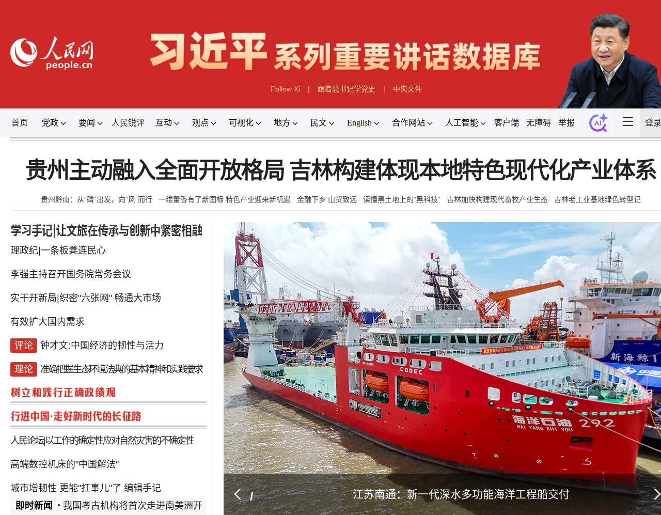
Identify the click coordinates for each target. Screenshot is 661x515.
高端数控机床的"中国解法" (71, 450)
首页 (29, 119)
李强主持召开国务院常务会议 (77, 266)
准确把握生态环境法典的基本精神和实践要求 (125, 358)
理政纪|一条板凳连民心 (65, 243)
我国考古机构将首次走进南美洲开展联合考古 (158, 490)
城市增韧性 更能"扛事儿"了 (72, 473)
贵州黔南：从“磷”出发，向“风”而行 (97, 193)
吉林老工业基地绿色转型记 (597, 193)
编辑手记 (145, 473)
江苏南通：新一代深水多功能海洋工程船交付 (457, 479)
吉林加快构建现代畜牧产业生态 (496, 193)
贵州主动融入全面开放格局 (159, 165)
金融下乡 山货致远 (327, 193)
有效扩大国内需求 (55, 312)
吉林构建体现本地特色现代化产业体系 (469, 165)
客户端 (509, 119)
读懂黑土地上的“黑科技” (401, 193)
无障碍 (541, 119)
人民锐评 (136, 119)
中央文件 (406, 86)
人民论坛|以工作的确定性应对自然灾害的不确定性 (106, 427)
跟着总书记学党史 (346, 86)
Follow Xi (285, 86)
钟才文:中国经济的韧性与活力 (107, 335)
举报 (569, 119)
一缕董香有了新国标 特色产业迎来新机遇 (225, 193)
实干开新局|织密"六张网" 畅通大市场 (91, 289)
